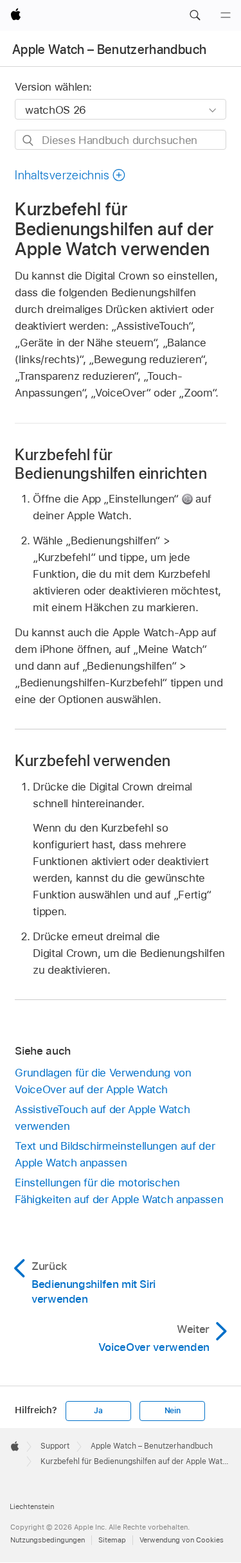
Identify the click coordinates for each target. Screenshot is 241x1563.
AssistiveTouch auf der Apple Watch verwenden (102, 1117)
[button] (194, 15)
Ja (98, 1410)
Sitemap (112, 1539)
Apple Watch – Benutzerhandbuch (109, 49)
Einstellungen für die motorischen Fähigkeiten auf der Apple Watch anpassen (119, 1191)
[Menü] (225, 15)
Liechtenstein (32, 1506)
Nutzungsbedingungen (47, 1539)
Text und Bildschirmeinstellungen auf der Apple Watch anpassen (115, 1154)
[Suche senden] (28, 140)
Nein (173, 1410)
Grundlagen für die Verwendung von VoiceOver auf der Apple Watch (103, 1081)
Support (54, 1446)
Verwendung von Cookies (181, 1539)
